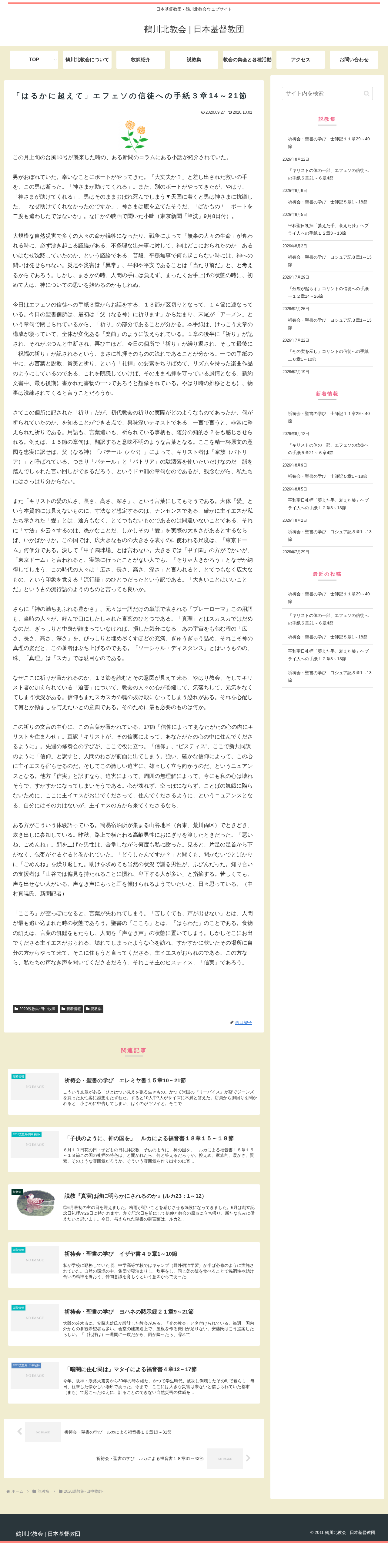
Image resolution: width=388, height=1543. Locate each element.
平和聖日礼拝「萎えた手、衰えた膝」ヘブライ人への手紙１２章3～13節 (328, 229)
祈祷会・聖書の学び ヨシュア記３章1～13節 (330, 324)
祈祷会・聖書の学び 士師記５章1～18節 (327, 201)
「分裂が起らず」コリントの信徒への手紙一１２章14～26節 (328, 292)
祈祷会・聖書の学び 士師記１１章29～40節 (329, 142)
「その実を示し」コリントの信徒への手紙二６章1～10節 (328, 355)
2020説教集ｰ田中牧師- (37, 1009)
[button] (366, 93)
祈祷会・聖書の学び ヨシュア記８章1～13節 (330, 261)
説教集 (96, 1009)
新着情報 (73, 1009)
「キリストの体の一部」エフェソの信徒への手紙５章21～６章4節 (328, 174)
